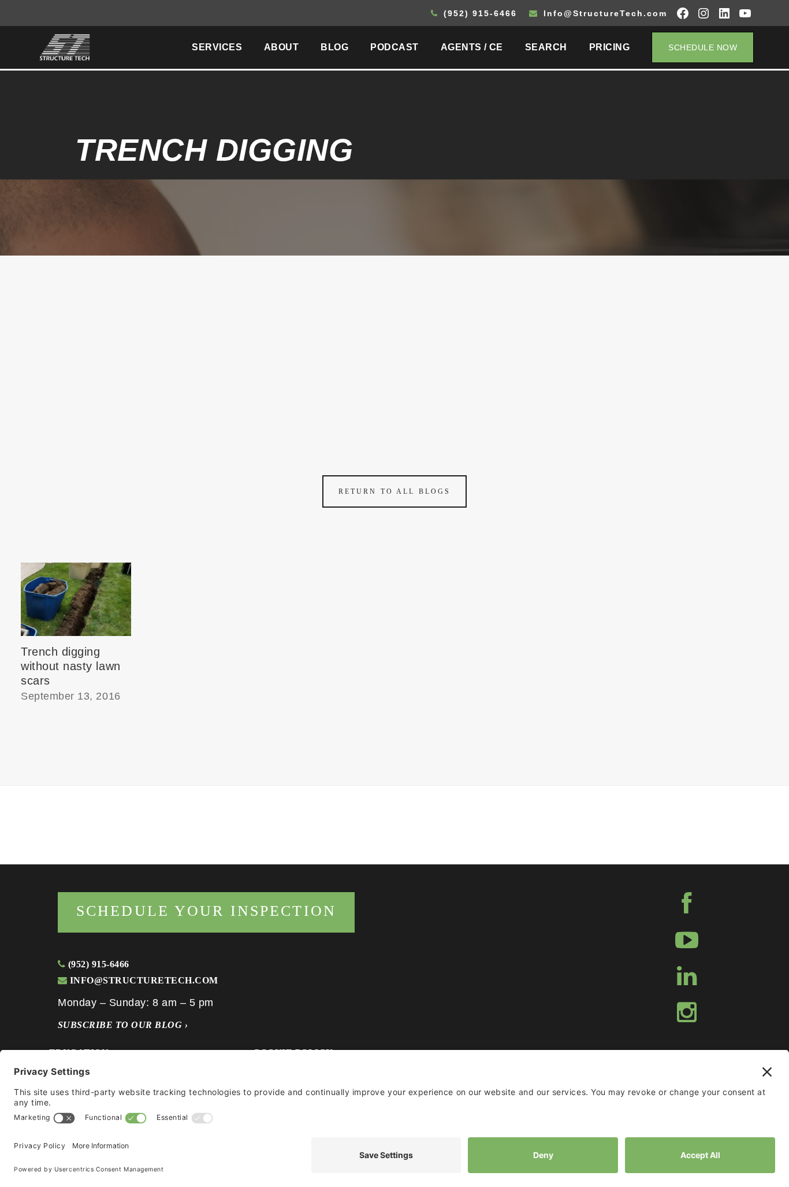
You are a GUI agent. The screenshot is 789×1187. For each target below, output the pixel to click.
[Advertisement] (394, 342)
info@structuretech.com (142, 980)
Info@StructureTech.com (603, 13)
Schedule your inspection (206, 911)
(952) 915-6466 (478, 13)
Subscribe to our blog (123, 1025)
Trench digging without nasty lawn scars (71, 666)
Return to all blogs (394, 491)
